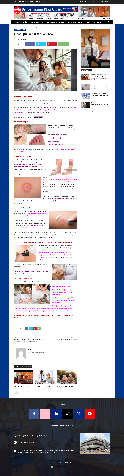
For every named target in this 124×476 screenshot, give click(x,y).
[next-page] (17, 392)
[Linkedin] (85, 1)
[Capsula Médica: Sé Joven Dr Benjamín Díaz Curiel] (23, 377)
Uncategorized (22, 27)
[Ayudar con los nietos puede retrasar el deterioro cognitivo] (85, 105)
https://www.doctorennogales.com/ (36, 352)
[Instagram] (83, 1)
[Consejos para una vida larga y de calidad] (67, 377)
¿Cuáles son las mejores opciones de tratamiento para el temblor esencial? (100, 86)
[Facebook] (80, 1)
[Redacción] (15, 39)
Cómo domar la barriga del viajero (67, 339)
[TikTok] (88, 1)
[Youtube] (93, 1)
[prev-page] (15, 392)
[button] (108, 22)
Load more (95, 112)
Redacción (26, 39)
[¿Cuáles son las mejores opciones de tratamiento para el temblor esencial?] (85, 87)
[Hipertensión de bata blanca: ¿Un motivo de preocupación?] (45, 377)
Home (15, 27)
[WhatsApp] (39, 328)
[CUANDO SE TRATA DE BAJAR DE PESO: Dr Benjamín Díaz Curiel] (85, 96)
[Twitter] (90, 1)
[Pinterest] (35, 328)
